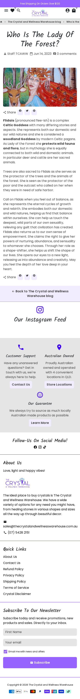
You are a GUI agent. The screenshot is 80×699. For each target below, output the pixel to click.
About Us (10, 556)
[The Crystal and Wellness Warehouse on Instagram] (40, 310)
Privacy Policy (13, 575)
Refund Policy (13, 569)
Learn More (40, 423)
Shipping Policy (14, 581)
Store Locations (59, 384)
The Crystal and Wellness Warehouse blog (34, 21)
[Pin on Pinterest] (34, 112)
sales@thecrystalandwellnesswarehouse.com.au (40, 524)
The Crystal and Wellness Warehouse (51, 684)
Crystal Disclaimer (17, 594)
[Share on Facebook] (20, 112)
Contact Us (21, 384)
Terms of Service (16, 587)
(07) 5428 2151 (16, 532)
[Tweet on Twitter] (27, 112)
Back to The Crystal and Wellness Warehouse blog (40, 293)
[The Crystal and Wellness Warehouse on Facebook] (35, 447)
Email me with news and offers (27, 651)
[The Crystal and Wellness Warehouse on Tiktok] (44, 447)
